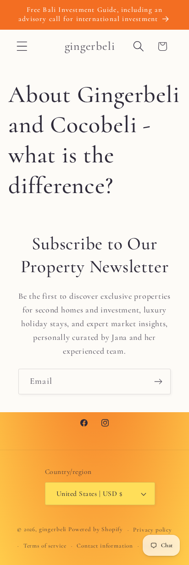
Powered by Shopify (95, 529)
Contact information (105, 545)
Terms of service (45, 545)
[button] (22, 46)
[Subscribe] (158, 381)
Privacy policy (152, 529)
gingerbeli (53, 529)
